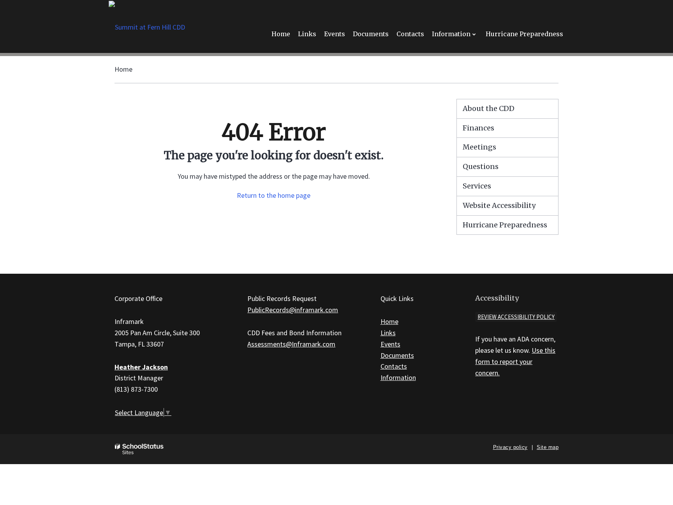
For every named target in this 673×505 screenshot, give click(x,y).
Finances (478, 127)
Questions (481, 166)
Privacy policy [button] (510, 447)
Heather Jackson (141, 366)
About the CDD (488, 108)
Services (477, 185)
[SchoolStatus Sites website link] (139, 449)
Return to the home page (273, 195)
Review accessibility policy (516, 316)
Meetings (479, 147)
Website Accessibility (499, 205)
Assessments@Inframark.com (291, 344)
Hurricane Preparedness (505, 224)
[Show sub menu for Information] (474, 34)
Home (123, 69)
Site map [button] (547, 447)
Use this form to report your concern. (515, 361)
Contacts (394, 366)
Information (398, 377)
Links (388, 332)
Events (390, 344)
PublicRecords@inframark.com (292, 309)
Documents (397, 355)
